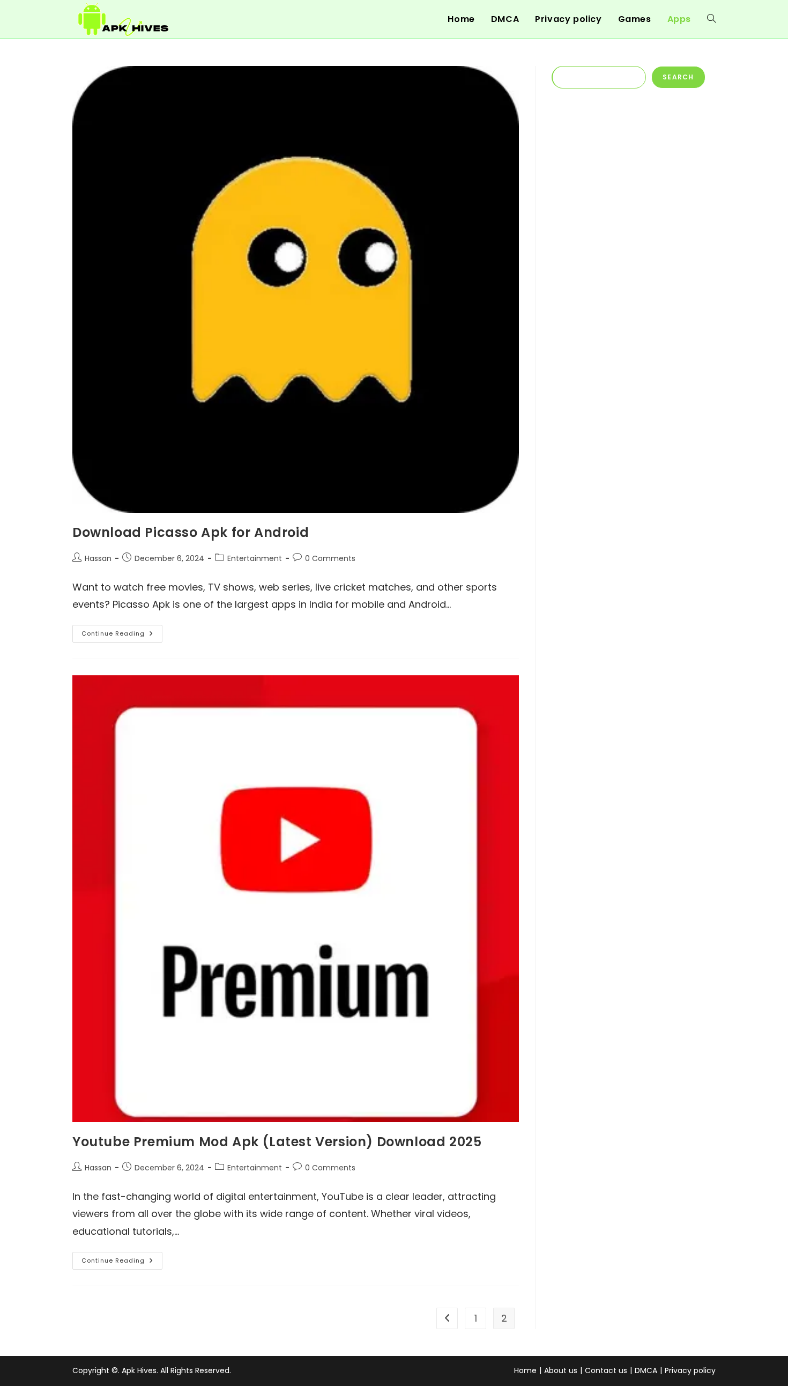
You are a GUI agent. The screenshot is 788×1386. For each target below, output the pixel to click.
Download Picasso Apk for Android (190, 532)
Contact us (606, 1370)
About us (560, 1370)
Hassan (98, 558)
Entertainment (254, 558)
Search (678, 77)
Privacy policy (690, 1370)
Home (525, 1370)
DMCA (646, 1370)
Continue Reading (121, 636)
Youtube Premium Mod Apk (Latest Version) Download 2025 (276, 1142)
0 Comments (330, 558)
